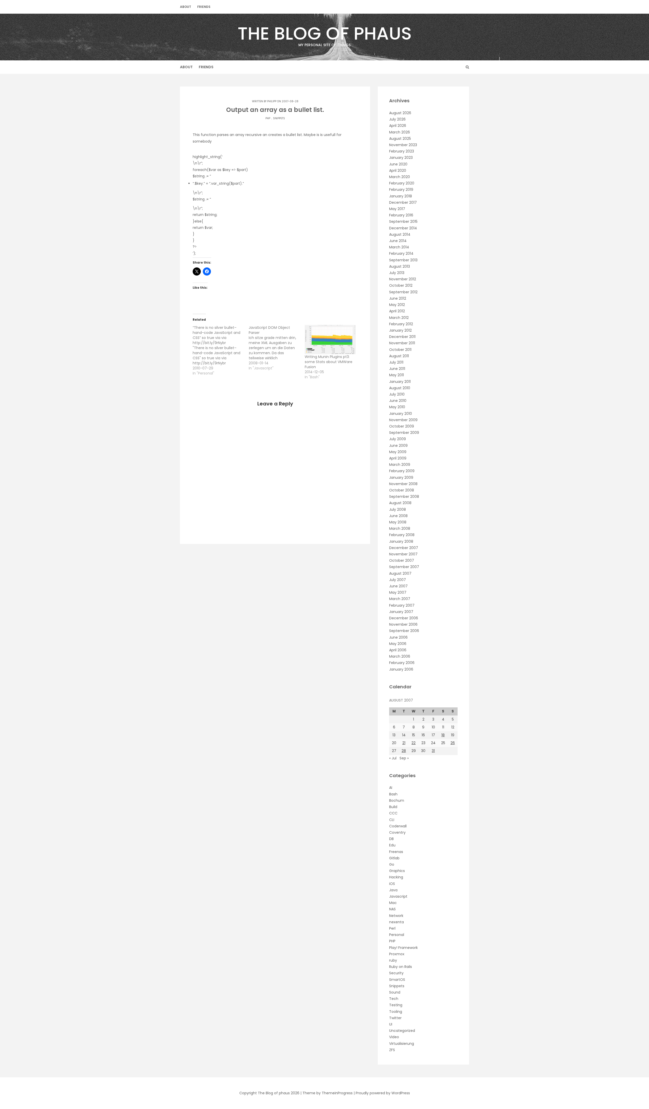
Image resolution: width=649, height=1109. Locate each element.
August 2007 (400, 573)
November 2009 (403, 419)
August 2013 (399, 266)
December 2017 (403, 202)
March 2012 (399, 317)
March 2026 (399, 132)
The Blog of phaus (325, 34)
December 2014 (403, 228)
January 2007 (401, 611)
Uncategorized (402, 1030)
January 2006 (401, 669)
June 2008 (398, 515)
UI (390, 1024)
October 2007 (401, 560)
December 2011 (402, 336)
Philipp (271, 101)
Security (396, 973)
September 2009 (404, 432)
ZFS (392, 1049)
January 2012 (400, 330)
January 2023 (401, 157)
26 (452, 742)
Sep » (404, 758)
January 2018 (400, 196)
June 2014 (398, 240)
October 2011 (400, 349)
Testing (395, 1005)
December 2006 (403, 618)
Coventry (397, 832)
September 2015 (403, 221)
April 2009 (397, 458)
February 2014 (401, 253)
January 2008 (401, 541)
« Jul (392, 758)
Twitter (395, 1017)
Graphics (397, 870)
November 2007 (403, 554)
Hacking (396, 877)
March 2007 (399, 598)
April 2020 (397, 170)
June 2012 (397, 298)
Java (393, 890)
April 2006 (397, 650)
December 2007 (403, 547)
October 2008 (401, 490)
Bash (393, 794)
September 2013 (403, 260)
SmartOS (397, 979)
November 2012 (402, 279)
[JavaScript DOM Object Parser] (277, 348)
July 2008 (397, 509)
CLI (391, 819)
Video (394, 1036)
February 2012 (401, 324)
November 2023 (403, 144)
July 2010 (397, 394)
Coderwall (398, 826)
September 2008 (404, 496)
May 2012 (397, 304)
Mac (393, 902)
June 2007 (398, 586)
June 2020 (398, 164)
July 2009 (397, 438)
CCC (393, 813)
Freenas (396, 851)
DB (391, 838)
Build (393, 806)
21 (403, 742)
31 (433, 750)
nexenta (396, 922)
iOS (392, 883)
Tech (393, 998)
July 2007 (397, 579)
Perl (392, 928)
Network (396, 915)
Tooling (395, 1011)
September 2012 (403, 292)
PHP (267, 118)
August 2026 (400, 112)
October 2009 (401, 426)
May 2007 (397, 592)
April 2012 (397, 311)
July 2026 (397, 119)
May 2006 (397, 643)
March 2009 (399, 464)
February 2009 (401, 470)
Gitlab (394, 858)
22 (413, 742)
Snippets (279, 118)
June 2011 (397, 368)
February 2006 (401, 662)
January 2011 (400, 381)
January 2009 (401, 477)
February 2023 (401, 151)
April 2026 (397, 125)
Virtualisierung (401, 1043)
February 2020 (401, 183)
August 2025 (400, 138)
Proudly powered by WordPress (383, 1093)
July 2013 (396, 272)
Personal (396, 934)
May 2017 (397, 208)
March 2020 (399, 176)
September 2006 (404, 630)
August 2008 (400, 502)
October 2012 (400, 285)
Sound (394, 992)
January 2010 (400, 413)
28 (404, 750)
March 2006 (399, 656)
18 (443, 735)
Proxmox (396, 954)
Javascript (398, 896)
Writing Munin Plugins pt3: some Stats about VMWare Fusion (328, 361)
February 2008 (401, 534)
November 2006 (403, 624)
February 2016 (401, 215)
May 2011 (396, 375)
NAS (392, 909)
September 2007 (404, 566)
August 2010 (399, 387)
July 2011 (396, 362)
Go (391, 864)
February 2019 (401, 189)
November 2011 (402, 343)
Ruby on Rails (400, 966)
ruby (393, 960)
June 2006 (398, 637)
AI (390, 787)
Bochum (396, 800)
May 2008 (397, 522)
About (185, 7)
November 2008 (403, 483)
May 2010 (397, 407)
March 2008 (399, 528)
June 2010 (397, 400)
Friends (203, 7)
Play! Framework (403, 947)
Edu (392, 845)
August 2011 (399, 356)
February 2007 (401, 605)
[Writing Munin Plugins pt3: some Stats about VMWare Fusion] (330, 339)
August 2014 (399, 234)
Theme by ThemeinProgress (327, 1093)
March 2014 (399, 247)
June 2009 (398, 445)
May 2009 (397, 451)
